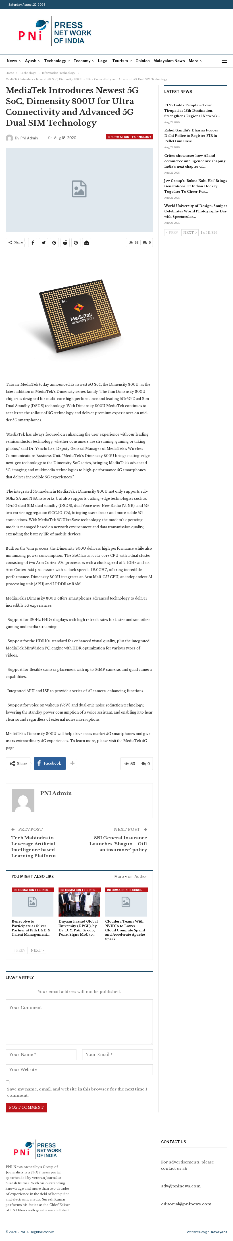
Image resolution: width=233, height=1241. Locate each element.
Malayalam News (169, 60)
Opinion (143, 60)
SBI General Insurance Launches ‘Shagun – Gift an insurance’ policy (118, 843)
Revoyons (219, 1232)
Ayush (30, 60)
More (193, 60)
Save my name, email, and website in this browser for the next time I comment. (77, 1092)
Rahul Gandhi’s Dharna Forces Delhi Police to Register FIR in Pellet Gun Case (191, 135)
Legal (103, 60)
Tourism (120, 60)
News (12, 60)
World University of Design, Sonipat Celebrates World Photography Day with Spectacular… (195, 211)
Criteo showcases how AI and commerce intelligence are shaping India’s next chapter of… (195, 161)
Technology (55, 60)
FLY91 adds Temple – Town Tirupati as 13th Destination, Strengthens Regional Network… (192, 110)
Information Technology (129, 137)
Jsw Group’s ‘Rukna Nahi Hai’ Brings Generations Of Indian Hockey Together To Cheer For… (195, 186)
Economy (82, 60)
